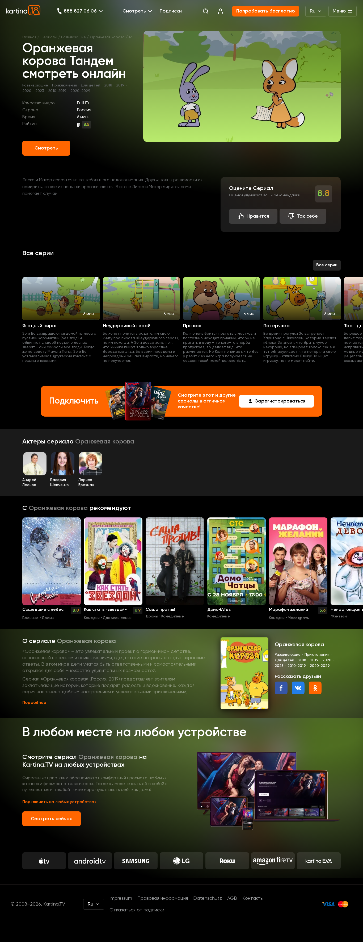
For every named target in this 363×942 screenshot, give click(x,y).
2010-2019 (57, 91)
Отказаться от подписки (136, 910)
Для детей (90, 85)
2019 (120, 85)
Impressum (120, 898)
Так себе (307, 216)
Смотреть (46, 148)
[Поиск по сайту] (205, 11)
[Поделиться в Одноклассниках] (315, 688)
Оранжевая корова (107, 37)
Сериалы (48, 37)
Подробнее (34, 703)
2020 (26, 91)
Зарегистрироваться (280, 401)
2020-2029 (80, 91)
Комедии (92, 618)
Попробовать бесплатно (265, 11)
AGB (232, 898)
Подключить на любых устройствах (59, 802)
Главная (29, 37)
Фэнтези (339, 616)
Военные (30, 618)
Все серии (326, 265)
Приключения (64, 85)
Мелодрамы (299, 618)
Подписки (171, 11)
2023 (39, 91)
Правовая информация (162, 898)
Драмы (48, 618)
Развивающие (73, 37)
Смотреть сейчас (51, 818)
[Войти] (220, 11)
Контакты (253, 898)
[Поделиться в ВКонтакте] (298, 688)
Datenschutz (207, 898)
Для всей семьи (117, 618)
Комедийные (172, 616)
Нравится (258, 216)
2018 (108, 85)
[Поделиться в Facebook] (281, 688)
